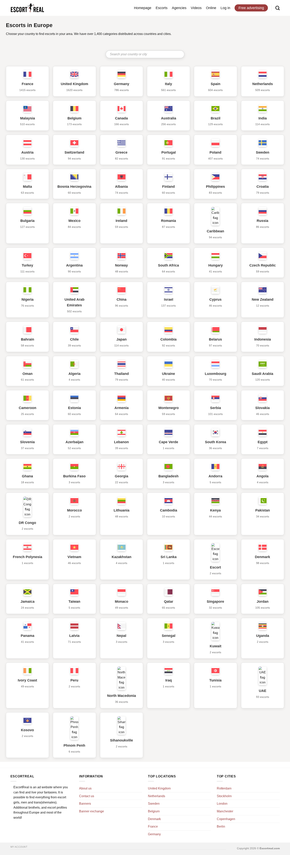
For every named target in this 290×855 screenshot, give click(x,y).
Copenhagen (226, 819)
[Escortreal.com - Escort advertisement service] (27, 8)
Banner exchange (91, 811)
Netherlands (156, 796)
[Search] (277, 7)
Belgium (154, 811)
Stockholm (224, 796)
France (153, 826)
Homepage (142, 8)
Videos (196, 8)
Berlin (221, 826)
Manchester (225, 811)
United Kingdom (159, 788)
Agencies (179, 8)
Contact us (86, 796)
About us (85, 788)
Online (211, 8)
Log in (225, 8)
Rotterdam (224, 788)
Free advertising (251, 8)
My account (18, 847)
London (222, 803)
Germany (154, 834)
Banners (85, 803)
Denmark (154, 819)
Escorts (161, 8)
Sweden (154, 803)
